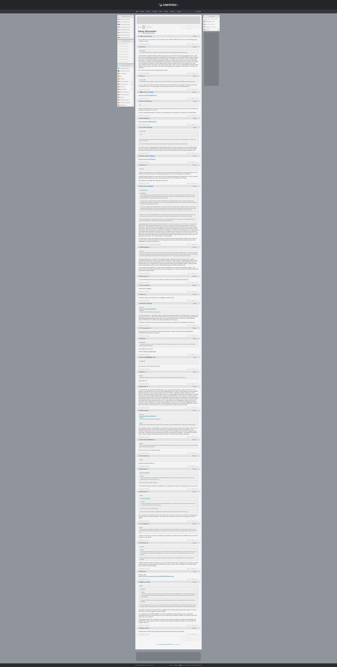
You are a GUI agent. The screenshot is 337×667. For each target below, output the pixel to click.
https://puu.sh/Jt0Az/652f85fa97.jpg (147, 95)
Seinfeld (144, 127)
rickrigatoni (145, 523)
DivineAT (145, 491)
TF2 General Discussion (149, 33)
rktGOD (144, 386)
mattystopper (146, 328)
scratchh (145, 276)
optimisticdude (146, 285)
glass (144, 628)
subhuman (145, 92)
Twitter (177, 665)
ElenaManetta (146, 247)
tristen (144, 338)
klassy (144, 582)
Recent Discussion (125, 65)
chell (144, 294)
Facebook (189, 665)
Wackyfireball (146, 118)
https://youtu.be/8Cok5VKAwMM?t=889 (147, 308)
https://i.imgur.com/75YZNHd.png (146, 159)
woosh (144, 571)
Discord (183, 665)
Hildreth (144, 303)
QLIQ (144, 46)
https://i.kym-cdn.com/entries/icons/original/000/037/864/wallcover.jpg (156, 576)
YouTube (195, 665)
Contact (137, 665)
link (198, 44)
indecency (145, 186)
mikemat (145, 455)
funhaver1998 (146, 36)
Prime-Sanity (146, 410)
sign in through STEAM (165, 644)
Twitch (200, 665)
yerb (144, 371)
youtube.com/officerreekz (149, 351)
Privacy (141, 665)
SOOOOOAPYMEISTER (148, 439)
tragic (144, 357)
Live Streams (211, 16)
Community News (126, 16)
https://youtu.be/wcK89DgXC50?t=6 (147, 121)
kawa (144, 165)
